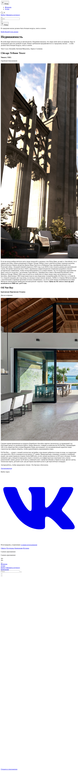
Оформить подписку (13, 15)
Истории (26, 548)
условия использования (29, 545)
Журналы (8, 7)
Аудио (7, 9)
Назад (6, 3)
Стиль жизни (13, 32)
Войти (3, 15)
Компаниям (19, 548)
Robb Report (5, 32)
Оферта (3, 548)
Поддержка (10, 548)
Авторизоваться (6, 468)
